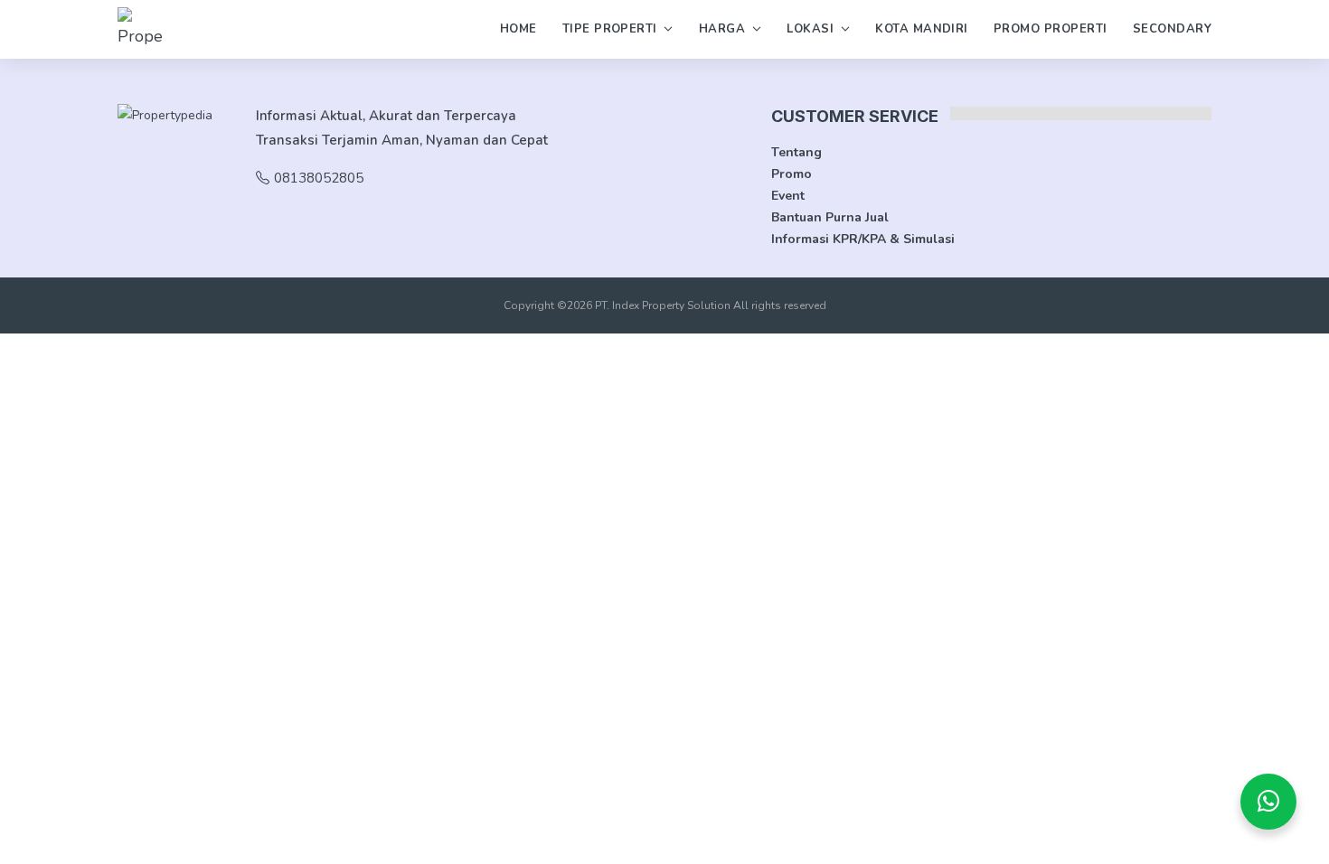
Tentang (796, 152)
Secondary (1172, 29)
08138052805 (318, 178)
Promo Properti (1051, 29)
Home (518, 29)
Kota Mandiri (921, 29)
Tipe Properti (609, 29)
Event (788, 195)
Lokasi (810, 29)
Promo (791, 174)
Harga (722, 29)
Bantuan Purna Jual (830, 217)
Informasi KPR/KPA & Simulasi (863, 239)
